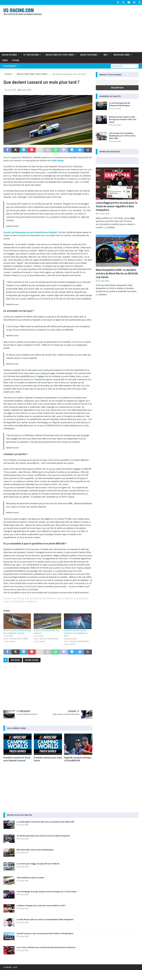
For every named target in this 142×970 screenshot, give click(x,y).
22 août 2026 (103, 214)
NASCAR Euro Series (122, 55)
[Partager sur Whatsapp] (56, 150)
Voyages (15, 60)
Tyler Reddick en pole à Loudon (30, 877)
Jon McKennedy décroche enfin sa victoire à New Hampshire (43, 835)
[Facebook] (118, 2)
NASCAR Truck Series (88, 55)
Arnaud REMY (25, 90)
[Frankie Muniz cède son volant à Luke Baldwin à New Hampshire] (9, 922)
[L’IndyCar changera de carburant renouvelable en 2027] (9, 908)
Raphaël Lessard (31, 660)
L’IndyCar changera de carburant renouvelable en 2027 (41, 905)
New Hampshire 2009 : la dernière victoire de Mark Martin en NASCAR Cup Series (117, 273)
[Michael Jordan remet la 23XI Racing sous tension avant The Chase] (101, 120)
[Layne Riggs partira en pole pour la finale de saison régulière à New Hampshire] (117, 183)
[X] (123, 2)
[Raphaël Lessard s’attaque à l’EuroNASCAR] (78, 744)
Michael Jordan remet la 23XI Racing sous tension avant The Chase (122, 119)
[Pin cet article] (32, 150)
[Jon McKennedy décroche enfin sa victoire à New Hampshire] (9, 838)
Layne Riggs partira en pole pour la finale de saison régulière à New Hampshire (116, 206)
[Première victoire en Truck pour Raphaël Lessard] (17, 744)
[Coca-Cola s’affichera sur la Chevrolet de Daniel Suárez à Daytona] (9, 950)
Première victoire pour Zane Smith (48, 759)
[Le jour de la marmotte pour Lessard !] (47, 621)
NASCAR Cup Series (9, 55)
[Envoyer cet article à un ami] (40, 150)
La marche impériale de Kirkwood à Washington (119, 104)
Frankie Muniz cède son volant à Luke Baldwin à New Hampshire (45, 919)
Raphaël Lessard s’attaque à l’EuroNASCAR (77, 759)
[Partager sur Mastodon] (64, 150)
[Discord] (139, 2)
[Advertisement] (95, 28)
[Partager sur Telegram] (72, 150)
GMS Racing (58, 160)
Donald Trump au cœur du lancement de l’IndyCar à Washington (45, 933)
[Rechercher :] (125, 66)
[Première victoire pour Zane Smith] (48, 744)
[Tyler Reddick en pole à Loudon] (9, 880)
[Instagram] (134, 2)
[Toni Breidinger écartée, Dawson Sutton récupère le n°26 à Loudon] (9, 894)
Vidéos (5, 60)
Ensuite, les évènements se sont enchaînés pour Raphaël (30, 232)
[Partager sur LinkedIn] (24, 150)
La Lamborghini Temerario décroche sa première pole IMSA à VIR (45, 821)
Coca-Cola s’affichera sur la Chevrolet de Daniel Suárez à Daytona (46, 947)
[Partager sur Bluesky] (80, 150)
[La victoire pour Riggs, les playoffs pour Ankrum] (9, 866)
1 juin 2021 (11, 90)
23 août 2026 (116, 109)
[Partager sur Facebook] (7, 150)
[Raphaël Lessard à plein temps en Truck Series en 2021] (77, 621)
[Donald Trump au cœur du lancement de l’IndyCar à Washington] (9, 936)
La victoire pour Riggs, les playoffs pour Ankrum (38, 863)
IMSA (105, 55)
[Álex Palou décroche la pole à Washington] (9, 852)
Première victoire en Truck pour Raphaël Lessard (16, 759)
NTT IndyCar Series (31, 55)
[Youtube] (128, 2)
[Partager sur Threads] (88, 150)
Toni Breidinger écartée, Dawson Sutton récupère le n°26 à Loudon (47, 891)
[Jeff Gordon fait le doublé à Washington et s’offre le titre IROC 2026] (101, 136)
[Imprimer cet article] (48, 150)
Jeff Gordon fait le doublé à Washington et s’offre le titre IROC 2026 (122, 136)
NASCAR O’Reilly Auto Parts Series (60, 55)
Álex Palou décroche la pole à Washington (35, 849)
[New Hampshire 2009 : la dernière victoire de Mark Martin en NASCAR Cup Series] (117, 251)
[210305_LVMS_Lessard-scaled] (47, 143)
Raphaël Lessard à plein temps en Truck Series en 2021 (75, 633)
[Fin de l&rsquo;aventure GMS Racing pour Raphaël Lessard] (17, 621)
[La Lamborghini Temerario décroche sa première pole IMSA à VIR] (9, 825)
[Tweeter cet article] (16, 150)
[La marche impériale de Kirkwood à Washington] (101, 106)
